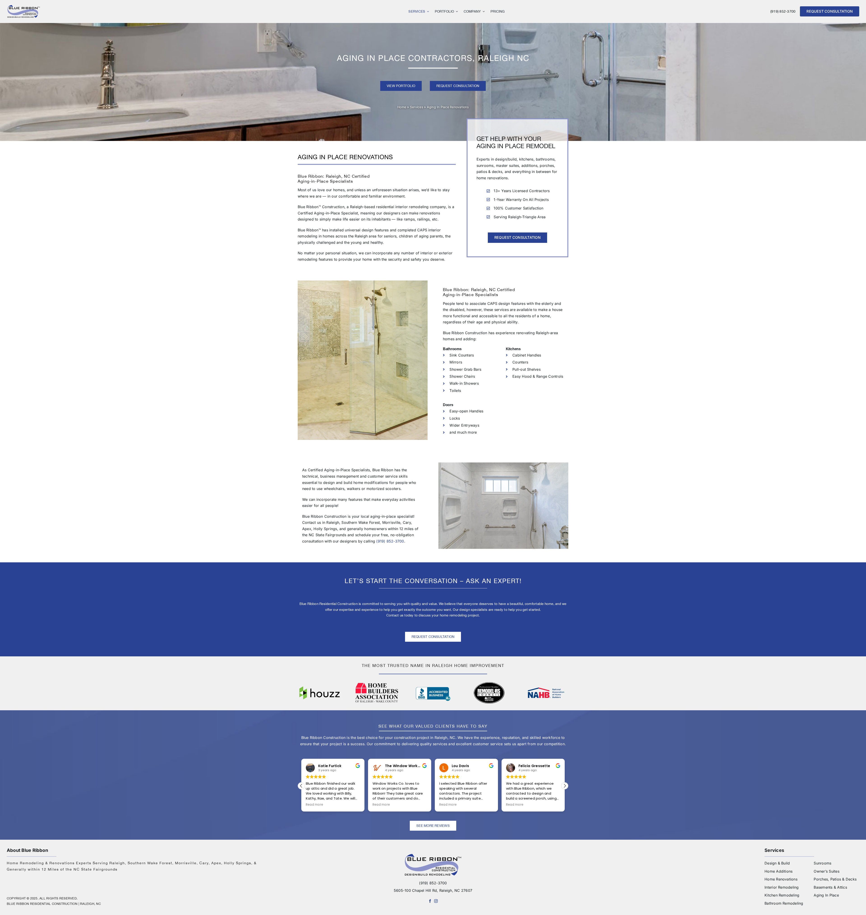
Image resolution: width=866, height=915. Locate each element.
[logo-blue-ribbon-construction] (433, 855)
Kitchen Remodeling (782, 895)
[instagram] (436, 901)
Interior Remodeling (782, 887)
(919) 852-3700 (782, 11)
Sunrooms (822, 863)
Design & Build (777, 863)
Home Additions (778, 871)
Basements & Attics (830, 887)
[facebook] (430, 901)
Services (416, 107)
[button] (564, 785)
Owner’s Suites (826, 871)
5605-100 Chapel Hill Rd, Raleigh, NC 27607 (433, 890)
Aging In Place (826, 895)
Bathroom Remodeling (784, 903)
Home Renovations (781, 879)
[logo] (24, 6)
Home (401, 107)
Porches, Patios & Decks (835, 879)
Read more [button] (314, 805)
